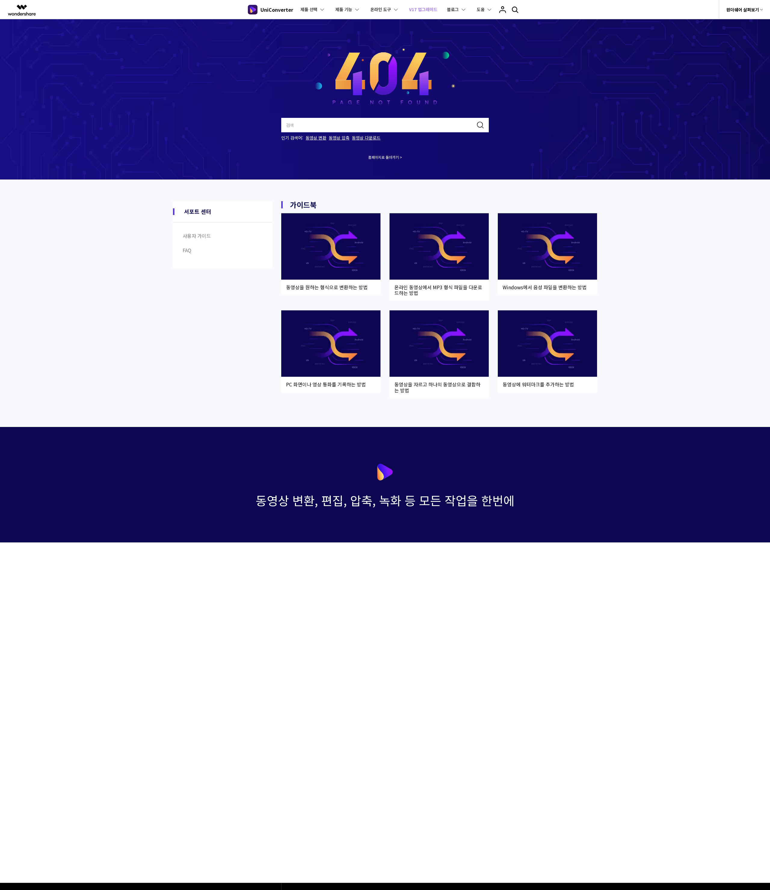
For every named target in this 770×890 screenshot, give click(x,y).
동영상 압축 (339, 138)
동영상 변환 (316, 138)
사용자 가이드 (197, 235)
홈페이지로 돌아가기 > (385, 157)
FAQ (187, 250)
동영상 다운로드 (366, 138)
